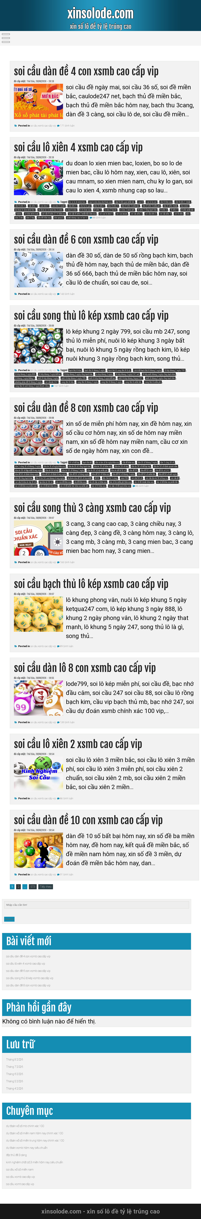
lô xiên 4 (174, 210)
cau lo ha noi (151, 202)
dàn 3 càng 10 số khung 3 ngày (27, 466)
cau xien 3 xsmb (58, 206)
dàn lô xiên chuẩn (170, 206)
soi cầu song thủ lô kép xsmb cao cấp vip (91, 316)
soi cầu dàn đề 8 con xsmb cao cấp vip (86, 408)
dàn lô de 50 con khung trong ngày (50, 478)
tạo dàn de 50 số (46, 482)
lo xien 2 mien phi (127, 210)
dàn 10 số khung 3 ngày (147, 462)
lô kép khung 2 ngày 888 (25, 374)
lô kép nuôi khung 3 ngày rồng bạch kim (159, 374)
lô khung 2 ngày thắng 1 (24, 378)
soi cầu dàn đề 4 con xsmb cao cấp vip (86, 71)
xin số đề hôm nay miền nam (26, 486)
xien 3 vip (30, 218)
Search (9, 919)
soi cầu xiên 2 (136, 214)
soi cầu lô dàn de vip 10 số (25, 482)
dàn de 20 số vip (121, 466)
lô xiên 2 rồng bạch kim (147, 210)
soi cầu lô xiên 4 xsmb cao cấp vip (78, 147)
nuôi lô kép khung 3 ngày (48, 378)
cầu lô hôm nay (166, 202)
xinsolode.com (101, 13)
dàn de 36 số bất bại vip (141, 466)
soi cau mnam (121, 214)
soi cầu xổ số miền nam (20, 1169)
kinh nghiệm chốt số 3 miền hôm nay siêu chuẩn (34, 1162)
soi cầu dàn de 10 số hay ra (156, 478)
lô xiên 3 (163, 210)
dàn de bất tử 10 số (118, 470)
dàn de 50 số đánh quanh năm (165, 466)
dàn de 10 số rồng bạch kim (79, 466)
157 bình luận (61, 386)
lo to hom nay (85, 210)
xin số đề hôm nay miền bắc (167, 482)
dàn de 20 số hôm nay (102, 466)
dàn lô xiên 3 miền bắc (130, 206)
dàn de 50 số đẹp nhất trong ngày (28, 470)
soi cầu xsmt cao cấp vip (20, 1184)
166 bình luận (67, 562)
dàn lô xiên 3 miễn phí (151, 206)
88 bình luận (99, 217)
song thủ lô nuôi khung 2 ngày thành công (32, 386)
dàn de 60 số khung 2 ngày (73, 470)
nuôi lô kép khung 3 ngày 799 (73, 378)
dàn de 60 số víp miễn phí (97, 470)
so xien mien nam (31, 214)
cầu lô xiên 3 (20, 206)
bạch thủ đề (87, 462)
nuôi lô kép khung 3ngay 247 (130, 378)
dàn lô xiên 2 (99, 206)
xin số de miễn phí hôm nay (120, 482)
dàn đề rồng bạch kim (23, 478)
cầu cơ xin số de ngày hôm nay (107, 462)
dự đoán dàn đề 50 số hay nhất (79, 478)
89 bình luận (66, 646)
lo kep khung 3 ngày (104, 374)
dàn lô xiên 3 (113, 206)
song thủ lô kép (67, 382)
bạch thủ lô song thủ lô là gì (119, 370)
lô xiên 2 (97, 210)
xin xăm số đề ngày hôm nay (119, 486)
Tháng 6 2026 (14, 1074)
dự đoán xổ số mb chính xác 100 (25, 1126)
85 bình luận (142, 486)
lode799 (124, 478)
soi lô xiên (179, 214)
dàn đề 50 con (146, 470)
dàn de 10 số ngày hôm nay (54, 466)
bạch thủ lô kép (75, 370)
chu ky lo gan (85, 206)
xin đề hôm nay (80, 482)
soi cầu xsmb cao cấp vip (43, 125)
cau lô (140, 202)
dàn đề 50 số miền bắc (146, 474)
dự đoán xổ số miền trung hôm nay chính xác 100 (35, 1140)
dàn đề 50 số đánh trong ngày (54, 474)
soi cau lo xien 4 (106, 214)
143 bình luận (67, 294)
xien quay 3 (58, 218)
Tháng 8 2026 (14, 1059)
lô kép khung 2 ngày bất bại (50, 374)
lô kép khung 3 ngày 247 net (127, 374)
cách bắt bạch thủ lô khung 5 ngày (147, 370)
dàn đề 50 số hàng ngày (79, 474)
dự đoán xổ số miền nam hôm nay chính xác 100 (34, 1133)
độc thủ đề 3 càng (16, 1155)
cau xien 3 (44, 206)
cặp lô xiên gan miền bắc (124, 202)
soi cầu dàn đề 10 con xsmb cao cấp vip (88, 820)
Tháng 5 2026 (14, 1081)
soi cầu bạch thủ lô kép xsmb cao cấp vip (91, 584)
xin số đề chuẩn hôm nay (143, 482)
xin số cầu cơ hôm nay (97, 482)
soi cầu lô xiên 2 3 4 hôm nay (53, 214)
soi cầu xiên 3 (150, 214)
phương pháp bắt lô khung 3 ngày (28, 382)
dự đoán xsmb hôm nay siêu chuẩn (27, 1147)
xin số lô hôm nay (98, 486)
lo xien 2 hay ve (110, 210)
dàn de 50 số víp (51, 470)
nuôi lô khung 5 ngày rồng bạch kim (160, 378)
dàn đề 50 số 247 (162, 470)
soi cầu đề (175, 478)
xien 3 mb (19, 218)
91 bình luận (66, 874)
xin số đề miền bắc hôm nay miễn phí (74, 486)
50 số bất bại (74, 462)
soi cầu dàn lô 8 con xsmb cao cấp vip (85, 668)
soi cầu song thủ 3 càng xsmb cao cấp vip (92, 508)
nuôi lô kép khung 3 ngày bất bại (102, 378)
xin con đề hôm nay (63, 482)
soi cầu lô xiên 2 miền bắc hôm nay (82, 214)
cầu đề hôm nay (128, 462)
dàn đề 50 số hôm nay (100, 474)
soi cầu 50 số (136, 478)
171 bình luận (67, 125)
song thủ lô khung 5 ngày (111, 382)
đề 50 (97, 478)
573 (32, 887)
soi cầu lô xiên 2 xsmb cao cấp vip (78, 744)
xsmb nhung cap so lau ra (77, 218)
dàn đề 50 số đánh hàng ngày (26, 474)
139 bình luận (67, 722)
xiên (188, 214)
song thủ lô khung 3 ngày (87, 382)
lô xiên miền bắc (187, 210)
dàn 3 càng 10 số (167, 462)
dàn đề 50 (133, 470)
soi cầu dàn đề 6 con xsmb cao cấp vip (86, 239)
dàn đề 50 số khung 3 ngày (123, 474)
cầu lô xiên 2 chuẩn (182, 202)
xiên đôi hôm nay (44, 218)
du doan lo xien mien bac (25, 210)
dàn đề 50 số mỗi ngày (168, 474)
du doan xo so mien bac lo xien (50, 210)
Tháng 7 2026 (14, 1066)
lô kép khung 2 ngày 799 (174, 370)
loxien (18, 214)
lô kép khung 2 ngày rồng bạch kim (78, 374)
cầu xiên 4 (72, 206)
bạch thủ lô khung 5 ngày (95, 370)
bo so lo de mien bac (77, 202)
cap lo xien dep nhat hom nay (100, 202)
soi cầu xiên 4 (165, 214)
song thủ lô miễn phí (153, 382)
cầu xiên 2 (33, 206)
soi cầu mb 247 (51, 382)
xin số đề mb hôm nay (48, 486)
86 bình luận (66, 798)
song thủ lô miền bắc (133, 382)
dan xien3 (185, 206)
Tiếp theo (45, 887)
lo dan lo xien (71, 210)
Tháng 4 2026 (14, 1088)
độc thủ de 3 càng (110, 478)
